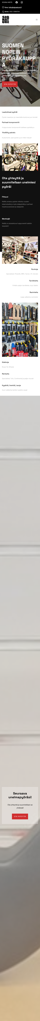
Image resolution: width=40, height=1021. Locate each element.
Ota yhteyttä (10, 84)
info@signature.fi (15, 7)
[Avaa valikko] (36, 19)
